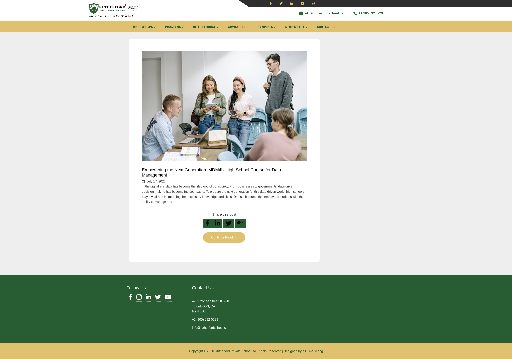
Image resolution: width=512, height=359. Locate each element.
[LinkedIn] (148, 298)
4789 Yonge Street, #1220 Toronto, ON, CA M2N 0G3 (210, 306)
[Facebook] (270, 3)
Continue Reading (224, 237)
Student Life (295, 27)
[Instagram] (313, 3)
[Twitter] (281, 3)
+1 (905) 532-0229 (205, 319)
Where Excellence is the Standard (110, 16)
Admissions (236, 27)
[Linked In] (292, 3)
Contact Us (326, 27)
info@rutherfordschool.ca (323, 13)
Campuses (265, 27)
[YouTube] (168, 298)
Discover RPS (143, 27)
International (204, 27)
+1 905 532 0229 (371, 13)
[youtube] (302, 3)
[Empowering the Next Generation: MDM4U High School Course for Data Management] (224, 106)
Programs (173, 27)
